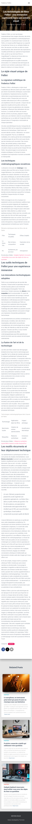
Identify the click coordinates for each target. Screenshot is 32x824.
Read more (7, 714)
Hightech (11, 643)
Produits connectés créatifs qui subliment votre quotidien (15, 744)
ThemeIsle (21, 820)
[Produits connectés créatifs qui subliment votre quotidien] (16, 728)
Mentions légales (16, 816)
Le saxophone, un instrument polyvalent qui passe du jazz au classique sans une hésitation (15, 700)
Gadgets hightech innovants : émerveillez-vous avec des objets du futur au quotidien (16, 257)
